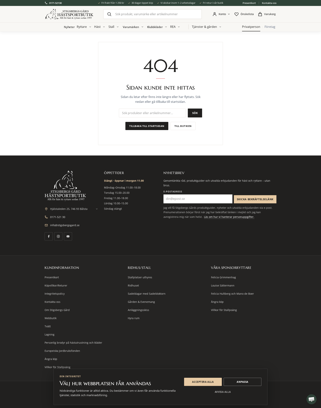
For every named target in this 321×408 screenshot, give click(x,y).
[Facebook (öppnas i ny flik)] (49, 236)
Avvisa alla (223, 392)
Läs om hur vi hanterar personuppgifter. (229, 217)
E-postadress (172, 191)
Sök (195, 113)
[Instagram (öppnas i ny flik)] (58, 236)
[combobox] (152, 14)
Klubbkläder (155, 27)
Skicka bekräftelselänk (255, 199)
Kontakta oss (269, 3)
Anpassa (242, 382)
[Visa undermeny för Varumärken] (142, 26)
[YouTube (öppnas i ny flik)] (68, 236)
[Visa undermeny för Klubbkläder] (166, 26)
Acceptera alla (203, 382)
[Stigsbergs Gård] (69, 14)
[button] (312, 399)
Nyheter (69, 27)
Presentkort (249, 3)
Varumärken (131, 27)
